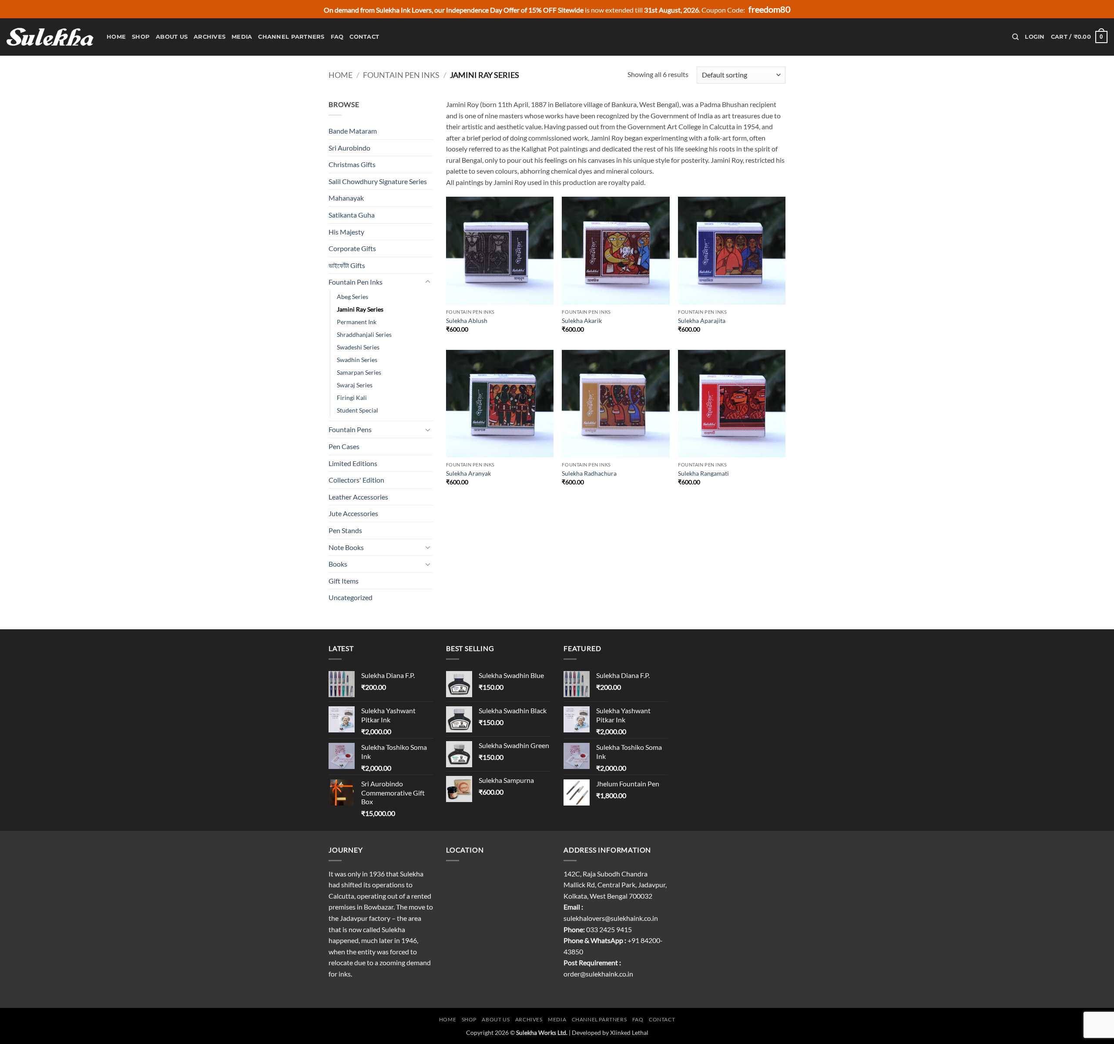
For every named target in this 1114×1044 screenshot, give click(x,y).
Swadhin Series (357, 359)
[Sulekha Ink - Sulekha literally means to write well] (50, 37)
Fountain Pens (350, 429)
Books (338, 564)
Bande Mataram (353, 131)
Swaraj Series (354, 385)
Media (242, 37)
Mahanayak (346, 198)
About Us (172, 37)
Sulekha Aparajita (701, 320)
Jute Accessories (353, 513)
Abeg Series (352, 296)
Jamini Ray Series (360, 309)
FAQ (337, 37)
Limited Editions (353, 463)
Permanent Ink (356, 322)
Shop (141, 37)
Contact (364, 37)
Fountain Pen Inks (401, 75)
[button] (1034, 37)
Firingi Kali (352, 397)
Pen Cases (344, 446)
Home (116, 37)
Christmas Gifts (352, 164)
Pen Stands (345, 530)
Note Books (346, 547)
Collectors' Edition (356, 480)
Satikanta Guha (352, 215)
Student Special (357, 410)
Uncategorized (350, 597)
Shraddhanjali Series (364, 334)
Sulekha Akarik (582, 320)
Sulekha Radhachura (589, 473)
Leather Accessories (358, 497)
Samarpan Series (359, 372)
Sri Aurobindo (349, 148)
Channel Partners (291, 37)
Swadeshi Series (358, 347)
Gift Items (344, 581)
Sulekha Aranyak (468, 473)
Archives (209, 37)
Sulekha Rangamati (703, 473)
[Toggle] (428, 282)
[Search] (1015, 37)
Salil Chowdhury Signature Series (378, 181)
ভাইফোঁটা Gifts (347, 265)
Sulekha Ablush (466, 320)
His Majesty (346, 232)
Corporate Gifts (352, 248)
